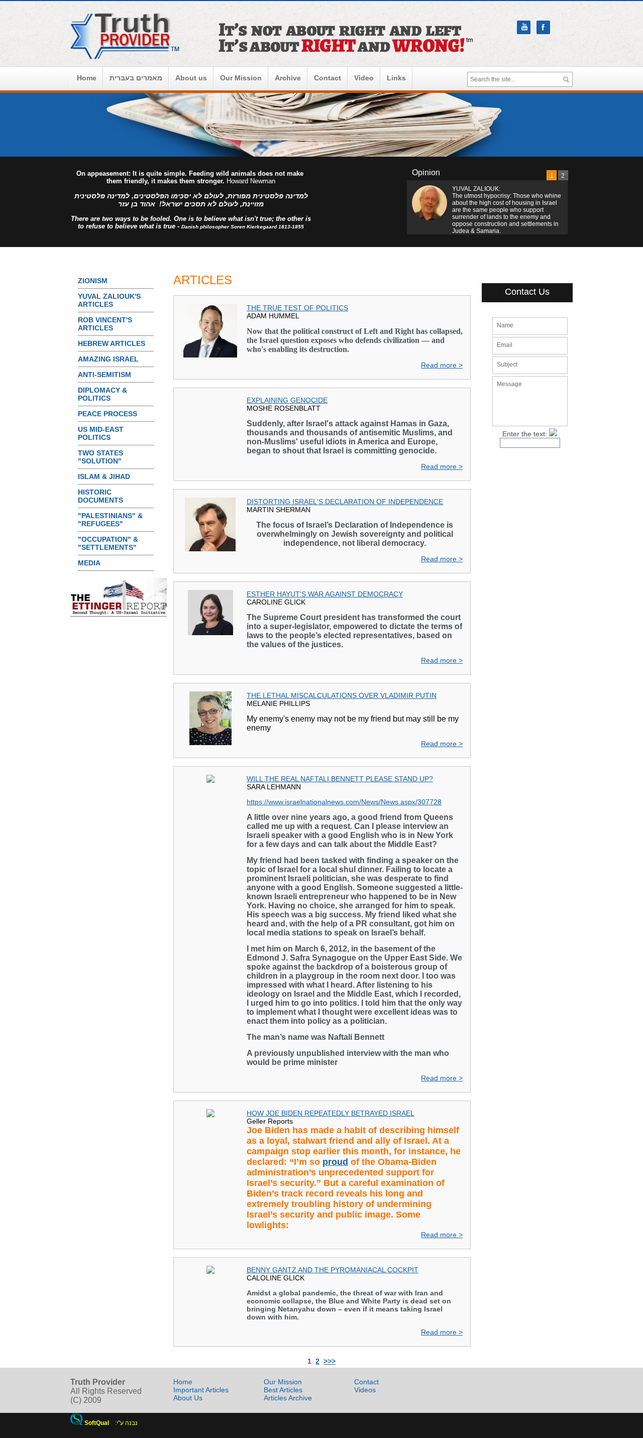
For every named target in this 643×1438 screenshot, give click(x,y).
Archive (288, 78)
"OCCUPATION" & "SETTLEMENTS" (108, 543)
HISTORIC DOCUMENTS (100, 496)
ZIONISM (93, 281)
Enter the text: (524, 434)
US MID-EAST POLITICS (101, 433)
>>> (330, 1361)
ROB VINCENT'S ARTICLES (105, 324)
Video (364, 78)
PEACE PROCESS (107, 414)
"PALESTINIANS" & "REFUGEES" (110, 520)
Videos (365, 1390)
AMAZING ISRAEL (108, 359)
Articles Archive (288, 1398)
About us (191, 78)
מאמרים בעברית (136, 78)
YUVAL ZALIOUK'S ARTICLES (109, 300)
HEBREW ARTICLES (111, 343)
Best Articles (283, 1390)
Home (86, 78)
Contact (327, 78)
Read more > (442, 365)
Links (396, 78)
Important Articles (201, 1390)
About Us (187, 1398)
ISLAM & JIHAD (104, 476)
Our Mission (241, 78)
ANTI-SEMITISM (104, 375)
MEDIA (89, 563)
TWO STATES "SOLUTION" (100, 457)
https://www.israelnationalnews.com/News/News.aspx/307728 (344, 802)
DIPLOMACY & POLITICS (102, 394)
